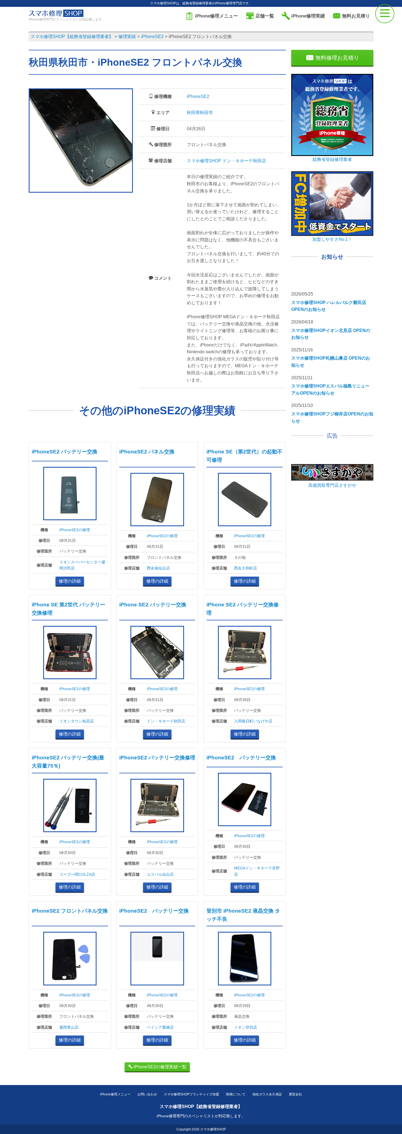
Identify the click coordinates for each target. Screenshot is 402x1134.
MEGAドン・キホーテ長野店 (257, 871)
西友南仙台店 (158, 568)
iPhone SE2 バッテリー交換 (152, 605)
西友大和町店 (245, 568)
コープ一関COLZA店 (77, 874)
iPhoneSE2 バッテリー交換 (64, 452)
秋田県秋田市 (200, 112)
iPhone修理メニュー (115, 1094)
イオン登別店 (245, 1027)
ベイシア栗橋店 (160, 1027)
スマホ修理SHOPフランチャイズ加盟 (191, 1094)
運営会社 (295, 1094)
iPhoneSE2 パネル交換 (146, 452)
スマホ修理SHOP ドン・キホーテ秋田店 (226, 160)
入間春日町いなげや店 (253, 721)
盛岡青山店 (68, 1027)
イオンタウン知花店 (76, 721)
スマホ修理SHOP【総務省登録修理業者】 (201, 1106)
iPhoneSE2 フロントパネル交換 (70, 911)
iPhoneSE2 (198, 96)
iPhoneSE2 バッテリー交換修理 (157, 757)
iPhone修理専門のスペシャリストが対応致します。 (201, 1116)
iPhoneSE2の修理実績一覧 (159, 1066)
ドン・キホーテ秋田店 (166, 721)
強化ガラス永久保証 (267, 1094)
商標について (236, 1094)
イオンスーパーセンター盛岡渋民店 (82, 565)
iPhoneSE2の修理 (74, 530)
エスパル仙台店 (160, 874)
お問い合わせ (147, 1094)
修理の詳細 (70, 581)
